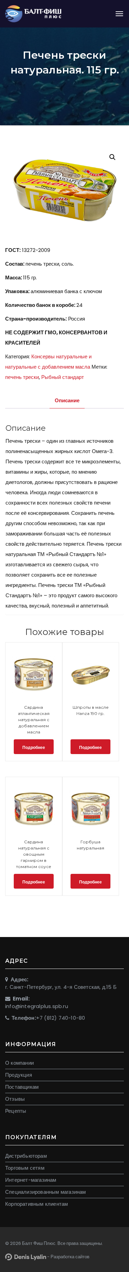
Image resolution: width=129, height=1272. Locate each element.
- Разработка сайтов (67, 1256)
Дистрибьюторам (26, 1155)
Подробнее (33, 747)
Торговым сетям (24, 1167)
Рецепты (15, 1110)
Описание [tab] (67, 400)
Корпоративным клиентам (36, 1203)
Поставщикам (22, 1086)
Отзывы (15, 1098)
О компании (19, 1062)
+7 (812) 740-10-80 (60, 1017)
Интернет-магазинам (30, 1179)
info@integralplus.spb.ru (36, 1006)
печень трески (22, 377)
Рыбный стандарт (62, 377)
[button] (112, 157)
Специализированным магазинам (45, 1191)
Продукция (18, 1074)
